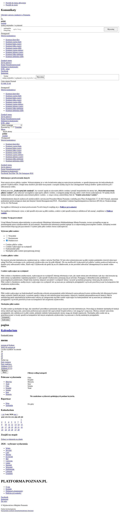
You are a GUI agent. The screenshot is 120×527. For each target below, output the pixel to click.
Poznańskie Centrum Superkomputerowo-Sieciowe (17, 511)
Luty (7, 452)
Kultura (11, 345)
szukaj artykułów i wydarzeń (11, 78)
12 (12, 425)
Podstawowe (13, 241)
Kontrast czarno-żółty (14, 48)
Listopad (9, 471)
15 (22, 425)
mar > (16, 414)
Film (7, 386)
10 (6, 425)
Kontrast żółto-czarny (14, 46)
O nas (8, 487)
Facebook (4, 71)
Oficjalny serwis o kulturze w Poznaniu (15, 15)
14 (18, 425)
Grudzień (9, 473)
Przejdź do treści (12, 5)
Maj (7, 459)
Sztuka (8, 390)
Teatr (7, 384)
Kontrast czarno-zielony (14, 50)
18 (9, 427)
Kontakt (9, 489)
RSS (31, 173)
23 (2, 430)
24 (6, 430)
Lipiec (8, 463)
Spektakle (9, 405)
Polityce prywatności (68, 207)
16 (2, 427)
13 (16, 425)
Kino (7, 403)
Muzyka (9, 382)
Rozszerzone (13, 238)
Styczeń (8, 450)
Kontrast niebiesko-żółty (15, 57)
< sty (3, 414)
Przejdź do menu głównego (16, 3)
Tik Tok (19, 173)
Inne (7, 392)
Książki (8, 388)
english (3, 23)
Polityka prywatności (13, 493)
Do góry (31, 404)
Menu (3, 129)
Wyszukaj (110, 29)
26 (12, 430)
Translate (18, 127)
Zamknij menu (6, 61)
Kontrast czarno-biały (14, 42)
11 (9, 425)
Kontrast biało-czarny (14, 44)
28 (18, 430)
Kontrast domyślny (13, 40)
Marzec (8, 455)
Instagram (4, 73)
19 (12, 427)
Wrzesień (9, 467)
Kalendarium (9, 330)
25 (9, 430)
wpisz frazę (9, 29)
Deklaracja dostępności (14, 491)
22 (22, 427)
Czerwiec (9, 461)
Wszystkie (12, 236)
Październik (10, 469)
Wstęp (8, 448)
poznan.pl (4, 345)
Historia (8, 394)
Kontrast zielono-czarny (14, 52)
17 (6, 427)
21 (18, 427)
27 (16, 430)
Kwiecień (9, 457)
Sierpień (9, 465)
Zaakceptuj (5, 320)
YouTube (12, 173)
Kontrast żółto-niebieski (14, 54)
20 (16, 427)
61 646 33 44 (6, 83)
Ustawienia (5, 317)
